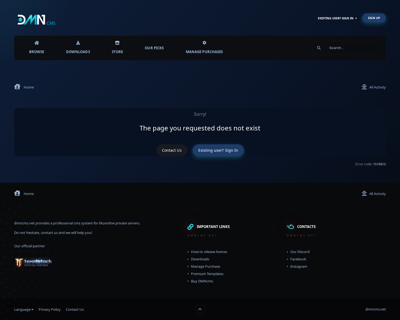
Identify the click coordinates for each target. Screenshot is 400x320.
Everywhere (365, 47)
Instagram (298, 266)
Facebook (298, 259)
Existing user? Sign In (336, 18)
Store (117, 51)
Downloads (78, 51)
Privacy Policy (50, 309)
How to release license (209, 251)
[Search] (319, 48)
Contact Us (172, 150)
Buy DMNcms (202, 281)
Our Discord (300, 251)
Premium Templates (207, 273)
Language (22, 309)
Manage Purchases (204, 51)
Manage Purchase (205, 266)
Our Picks (154, 47)
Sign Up (374, 18)
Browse (36, 51)
